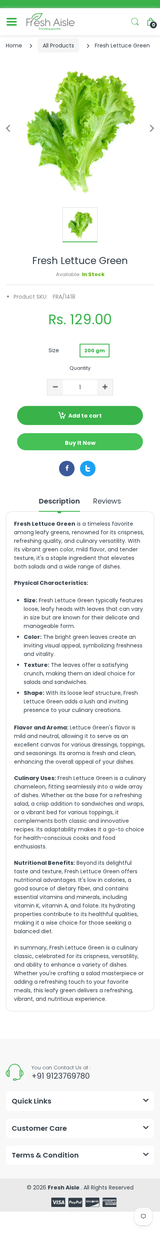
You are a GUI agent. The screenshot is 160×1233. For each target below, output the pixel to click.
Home (14, 45)
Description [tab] (59, 501)
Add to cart (85, 416)
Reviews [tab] (107, 501)
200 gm (94, 350)
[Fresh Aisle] (50, 21)
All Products (58, 45)
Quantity (80, 368)
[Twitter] (88, 468)
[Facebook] (67, 468)
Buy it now (80, 443)
